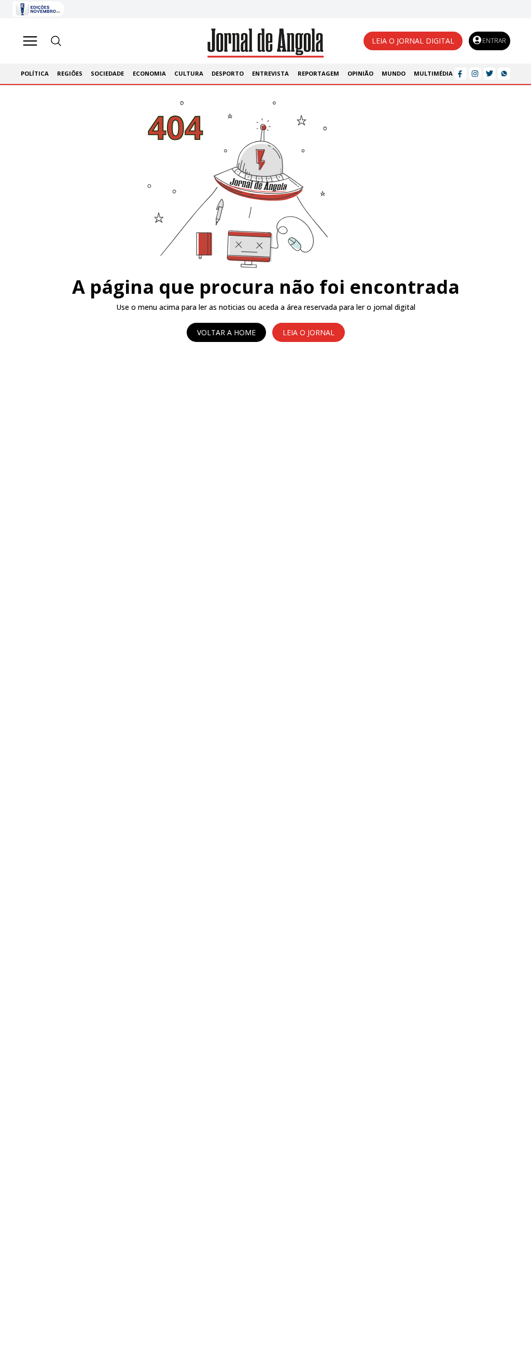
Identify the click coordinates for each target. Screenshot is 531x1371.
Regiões (69, 73)
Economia (149, 73)
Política (35, 73)
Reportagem (318, 73)
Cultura (188, 73)
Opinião (360, 73)
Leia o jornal (308, 332)
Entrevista (270, 73)
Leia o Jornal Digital (413, 41)
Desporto (228, 73)
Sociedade (107, 73)
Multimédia (433, 73)
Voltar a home (226, 332)
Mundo (394, 73)
